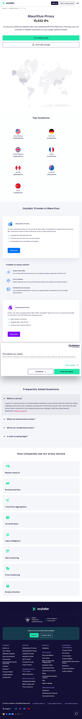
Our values (6, 651)
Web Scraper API (28, 684)
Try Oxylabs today (41, 38)
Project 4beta (8, 672)
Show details (70, 365)
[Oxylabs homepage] (9, 3)
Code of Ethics (67, 671)
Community (7, 677)
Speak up (65, 665)
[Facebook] (24, 708)
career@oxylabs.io (71, 703)
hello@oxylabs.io (39, 703)
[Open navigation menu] (77, 3)
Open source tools (49, 670)
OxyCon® (6, 669)
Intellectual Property (50, 693)
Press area (6, 659)
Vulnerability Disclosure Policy (70, 662)
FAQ (43, 680)
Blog (44, 673)
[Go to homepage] (41, 609)
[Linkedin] (16, 708)
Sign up (54, 3)
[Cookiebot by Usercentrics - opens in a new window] (70, 346)
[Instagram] (20, 708)
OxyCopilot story (48, 696)
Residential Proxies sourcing (10, 662)
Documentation (47, 655)
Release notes (47, 665)
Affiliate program (9, 653)
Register (34, 635)
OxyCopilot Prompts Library (49, 676)
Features (45, 690)
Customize (39, 371)
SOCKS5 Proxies (28, 653)
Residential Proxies (29, 651)
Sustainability (8, 674)
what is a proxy (20, 411)
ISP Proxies (26, 659)
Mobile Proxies (27, 656)
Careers (5, 666)
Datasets (45, 648)
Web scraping (47, 683)
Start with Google (42, 45)
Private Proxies (28, 662)
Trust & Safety (67, 658)
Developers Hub (48, 668)
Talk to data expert (67, 3)
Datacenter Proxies (29, 648)
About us (6, 648)
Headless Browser (29, 681)
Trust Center (66, 656)
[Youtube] (28, 708)
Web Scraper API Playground (48, 661)
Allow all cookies (66, 371)
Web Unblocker (27, 674)
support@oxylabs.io (55, 703)
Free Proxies (27, 664)
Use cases (45, 658)
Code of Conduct (68, 668)
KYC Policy (66, 653)
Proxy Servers (27, 687)
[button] (41, 404)
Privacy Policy (67, 650)
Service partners (9, 656)
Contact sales (46, 635)
